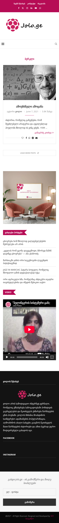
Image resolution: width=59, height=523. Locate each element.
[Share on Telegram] (33, 137)
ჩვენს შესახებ (19, 3)
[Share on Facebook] (26, 137)
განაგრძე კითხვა (43, 132)
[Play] (6, 357)
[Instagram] (27, 8)
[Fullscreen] (52, 357)
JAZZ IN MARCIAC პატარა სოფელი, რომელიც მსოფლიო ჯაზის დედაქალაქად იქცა (26, 271)
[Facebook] (18, 8)
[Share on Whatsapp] (29, 137)
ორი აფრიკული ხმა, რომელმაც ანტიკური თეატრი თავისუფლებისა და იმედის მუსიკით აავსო (28, 281)
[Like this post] (22, 137)
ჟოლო (18, 111)
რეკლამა (41, 3)
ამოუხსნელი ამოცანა (29, 106)
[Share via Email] (36, 137)
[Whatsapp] (40, 8)
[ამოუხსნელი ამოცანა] (29, 82)
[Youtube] (36, 8)
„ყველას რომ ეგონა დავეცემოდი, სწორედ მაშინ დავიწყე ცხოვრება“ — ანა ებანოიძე (27, 252)
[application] (29, 329)
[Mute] (47, 357)
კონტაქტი (31, 3)
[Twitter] (23, 8)
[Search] (55, 44)
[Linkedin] (31, 8)
